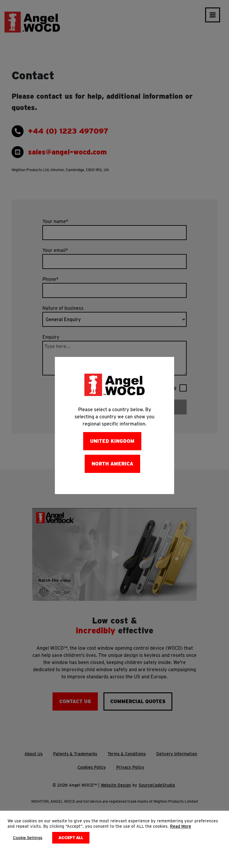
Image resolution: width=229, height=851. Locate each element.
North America (112, 464)
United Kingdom (112, 441)
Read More (180, 826)
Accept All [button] (70, 837)
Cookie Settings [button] (27, 837)
